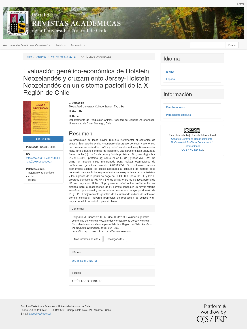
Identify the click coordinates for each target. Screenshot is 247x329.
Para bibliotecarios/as (178, 114)
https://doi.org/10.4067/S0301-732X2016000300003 (43, 159)
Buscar (232, 45)
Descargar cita (114, 239)
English (170, 71)
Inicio (29, 56)
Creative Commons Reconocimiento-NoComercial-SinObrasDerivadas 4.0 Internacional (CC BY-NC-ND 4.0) (192, 144)
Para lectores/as (175, 107)
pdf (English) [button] (43, 138)
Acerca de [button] (77, 45)
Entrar (240, 4)
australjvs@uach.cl (40, 313)
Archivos (60, 45)
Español (170, 79)
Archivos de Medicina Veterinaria (26, 45)
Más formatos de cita (86, 239)
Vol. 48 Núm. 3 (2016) (63, 56)
